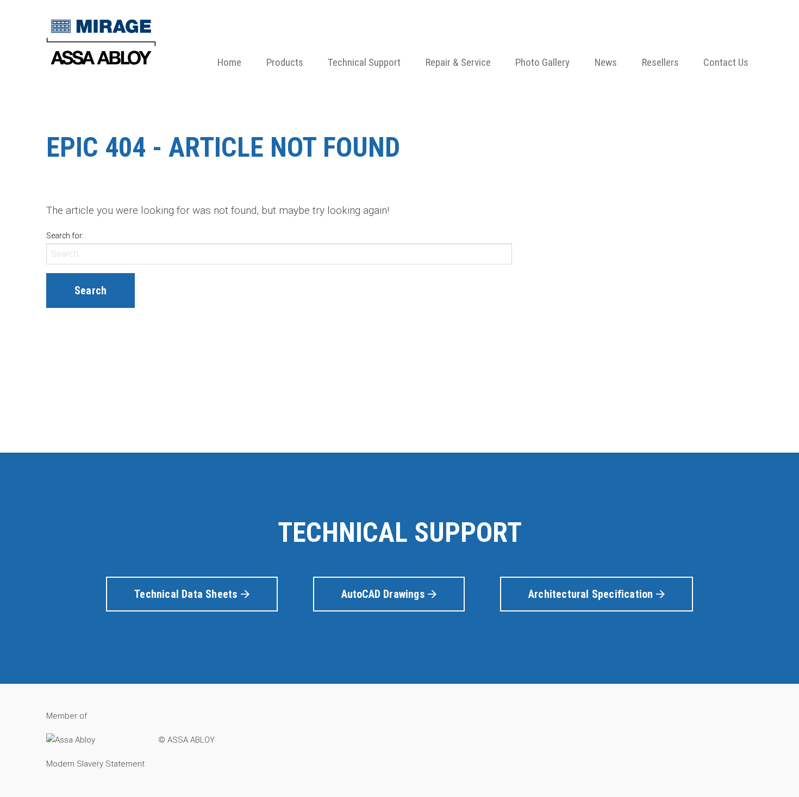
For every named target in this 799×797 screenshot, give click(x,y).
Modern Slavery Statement (95, 764)
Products (284, 62)
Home (229, 62)
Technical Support (364, 62)
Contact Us (725, 62)
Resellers (660, 62)
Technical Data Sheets (187, 594)
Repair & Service (458, 62)
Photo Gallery (542, 62)
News (606, 62)
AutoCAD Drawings (384, 594)
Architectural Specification (592, 594)
